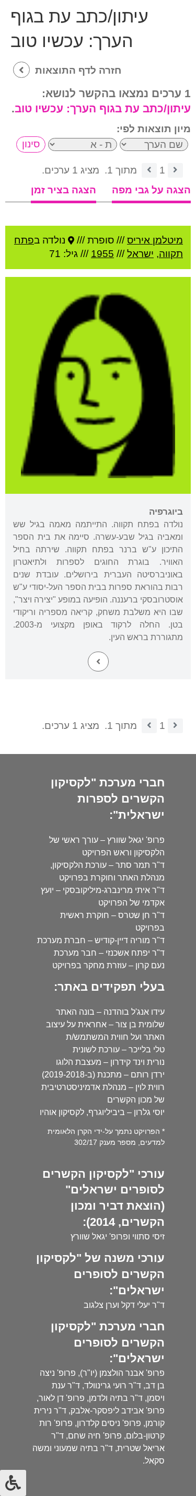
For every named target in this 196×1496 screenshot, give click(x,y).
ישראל (140, 253)
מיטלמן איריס (155, 240)
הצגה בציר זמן (63, 189)
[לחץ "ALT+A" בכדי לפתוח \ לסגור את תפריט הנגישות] (13, 1483)
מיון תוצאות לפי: (154, 128)
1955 (102, 253)
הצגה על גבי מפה (151, 189)
